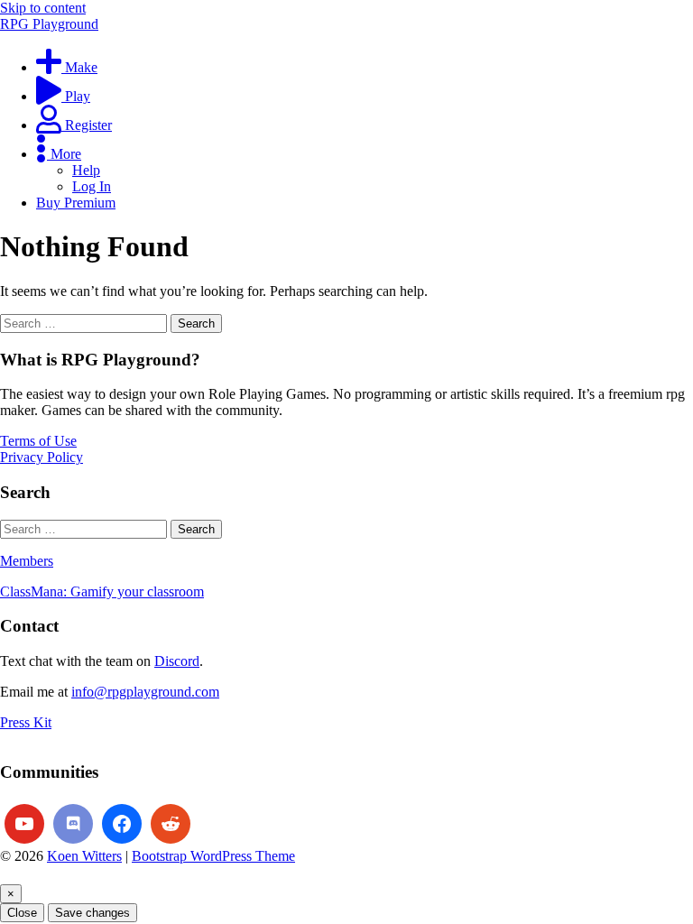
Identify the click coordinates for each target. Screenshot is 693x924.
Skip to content (43, 7)
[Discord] (73, 823)
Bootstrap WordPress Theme (213, 856)
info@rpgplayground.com (145, 691)
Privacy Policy (41, 457)
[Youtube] (24, 823)
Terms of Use (38, 440)
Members (26, 560)
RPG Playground (49, 24)
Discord (176, 661)
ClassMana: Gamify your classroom (102, 591)
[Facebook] (121, 823)
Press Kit (25, 722)
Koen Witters (84, 856)
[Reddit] (170, 823)
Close (22, 912)
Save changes (92, 912)
